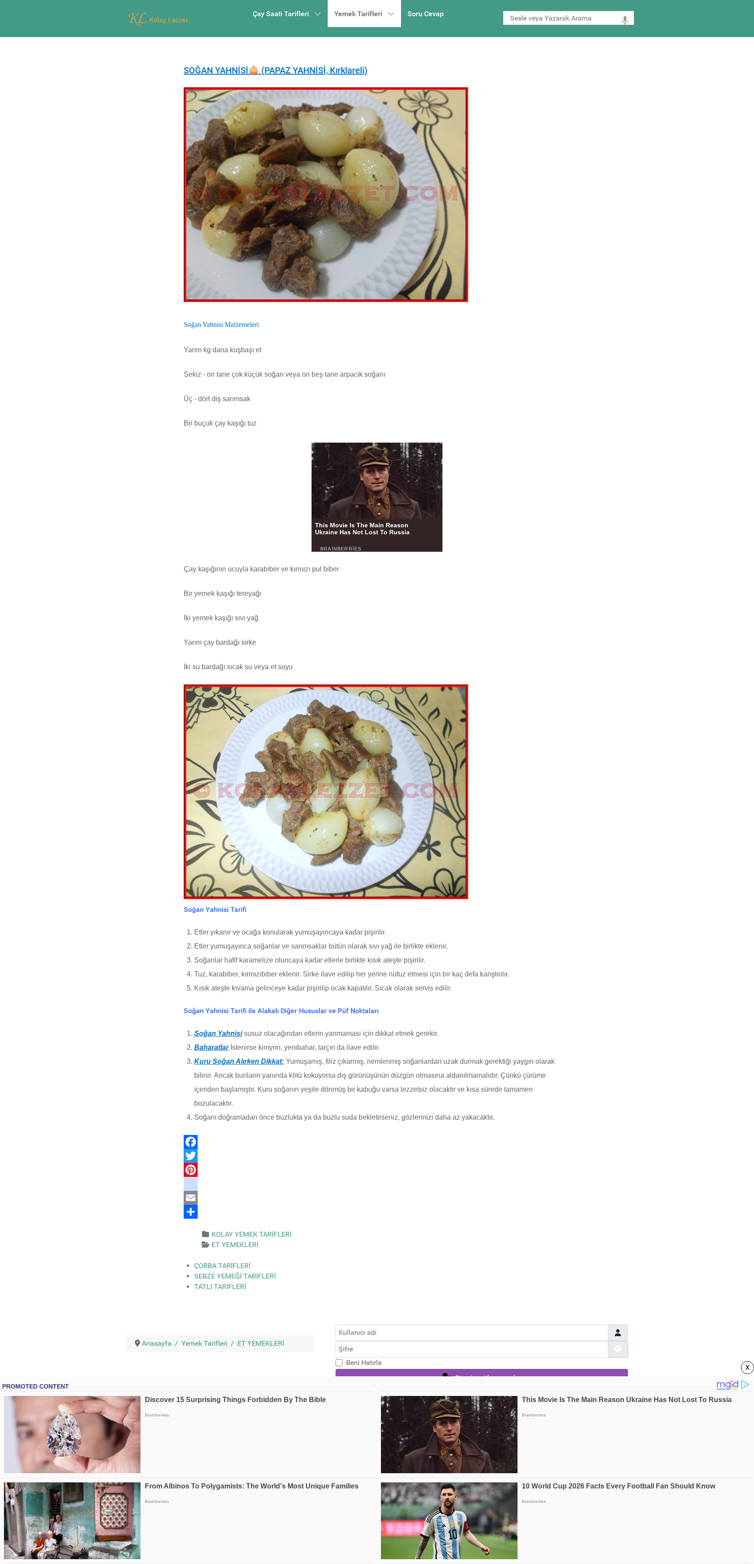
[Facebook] (377, 1142)
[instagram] (377, 1184)
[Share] (377, 1212)
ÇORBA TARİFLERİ (222, 1266)
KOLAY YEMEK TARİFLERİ (251, 1234)
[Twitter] (377, 1156)
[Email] (377, 1198)
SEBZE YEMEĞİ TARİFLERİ (235, 1276)
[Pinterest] (377, 1170)
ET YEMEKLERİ (235, 1245)
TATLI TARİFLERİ (220, 1286)
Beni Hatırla (364, 1362)
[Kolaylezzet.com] (159, 18)
